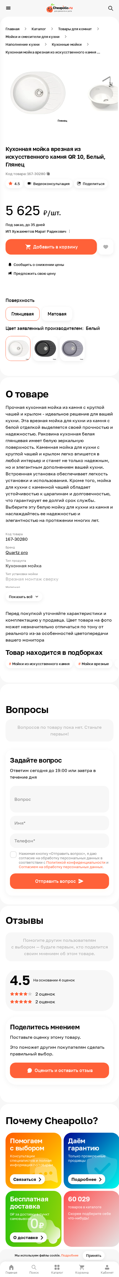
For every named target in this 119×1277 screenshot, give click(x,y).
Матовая (57, 314)
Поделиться (93, 183)
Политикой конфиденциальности (75, 862)
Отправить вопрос (55, 881)
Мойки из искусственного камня (40, 663)
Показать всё (21, 596)
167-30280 (36, 173)
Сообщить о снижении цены (39, 264)
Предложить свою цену (35, 273)
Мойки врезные (95, 663)
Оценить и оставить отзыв (64, 1070)
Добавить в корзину (55, 247)
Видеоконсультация (51, 183)
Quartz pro (17, 552)
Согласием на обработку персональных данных (61, 867)
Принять (93, 1255)
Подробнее (69, 1255)
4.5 (17, 183)
